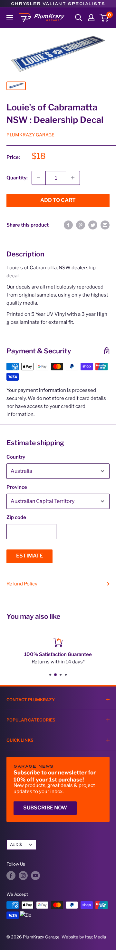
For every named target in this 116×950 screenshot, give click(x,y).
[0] (104, 18)
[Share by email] (105, 224)
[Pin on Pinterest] (80, 224)
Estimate (29, 556)
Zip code (16, 517)
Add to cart (58, 200)
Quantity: (17, 178)
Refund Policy (21, 584)
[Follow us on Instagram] (23, 875)
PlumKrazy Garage (30, 134)
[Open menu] (9, 17)
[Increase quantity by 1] (73, 178)
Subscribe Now (45, 808)
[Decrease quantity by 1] (38, 178)
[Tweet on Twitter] (92, 224)
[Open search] (78, 17)
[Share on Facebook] (68, 224)
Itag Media (95, 936)
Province (16, 487)
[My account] (91, 17)
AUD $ (16, 844)
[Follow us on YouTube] (35, 875)
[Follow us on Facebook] (10, 875)
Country (15, 457)
